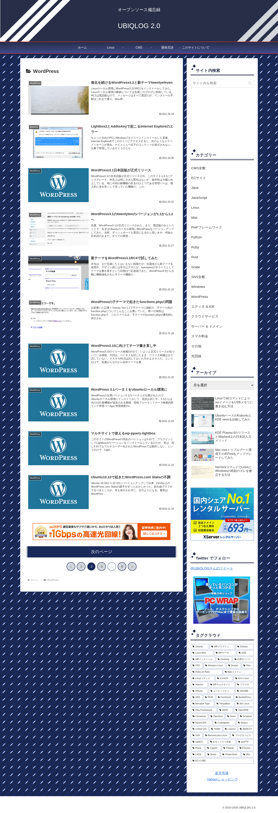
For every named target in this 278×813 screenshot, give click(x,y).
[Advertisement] (222, 117)
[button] (250, 83)
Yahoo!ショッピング (222, 779)
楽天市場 (221, 773)
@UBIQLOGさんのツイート (211, 568)
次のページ (101, 551)
